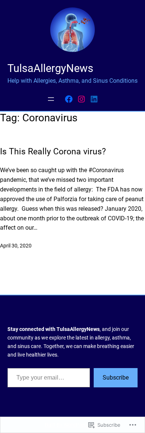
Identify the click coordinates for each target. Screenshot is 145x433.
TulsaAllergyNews (50, 68)
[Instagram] (81, 99)
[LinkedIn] (94, 99)
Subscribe (116, 377)
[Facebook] (68, 99)
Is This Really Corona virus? (54, 152)
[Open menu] (50, 99)
